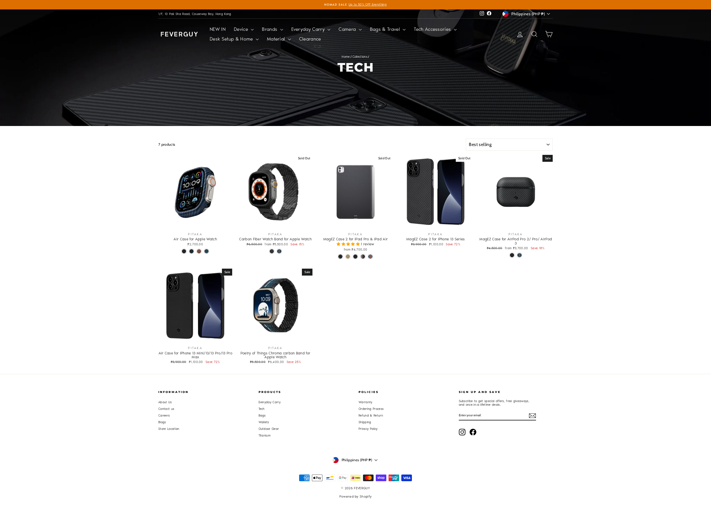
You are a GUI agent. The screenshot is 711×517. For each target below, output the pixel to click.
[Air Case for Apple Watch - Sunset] (199, 251)
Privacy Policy (368, 429)
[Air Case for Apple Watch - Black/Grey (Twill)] (184, 251)
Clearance (310, 39)
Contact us (166, 409)
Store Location (168, 429)
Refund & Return (371, 415)
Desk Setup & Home (232, 39)
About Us (165, 402)
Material (277, 39)
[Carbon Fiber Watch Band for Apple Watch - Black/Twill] (271, 251)
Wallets (264, 422)
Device (241, 29)
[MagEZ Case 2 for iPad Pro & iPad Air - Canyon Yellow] (348, 256)
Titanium (265, 435)
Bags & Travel (386, 29)
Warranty (365, 402)
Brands (270, 29)
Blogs (162, 422)
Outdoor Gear (269, 429)
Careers (164, 415)
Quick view (195, 223)
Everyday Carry (308, 29)
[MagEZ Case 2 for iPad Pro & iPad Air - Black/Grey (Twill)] (355, 256)
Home (346, 57)
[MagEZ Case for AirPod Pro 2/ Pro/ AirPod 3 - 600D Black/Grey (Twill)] (512, 255)
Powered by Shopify (355, 496)
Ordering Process (371, 409)
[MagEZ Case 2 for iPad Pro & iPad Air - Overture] (362, 256)
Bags (262, 415)
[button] (349, 244)
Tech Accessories (433, 29)
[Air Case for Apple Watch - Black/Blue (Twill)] (191, 251)
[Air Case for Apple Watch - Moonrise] (206, 251)
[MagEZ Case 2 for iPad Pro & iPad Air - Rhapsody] (370, 256)
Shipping (365, 422)
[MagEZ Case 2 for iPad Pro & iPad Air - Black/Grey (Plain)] (340, 256)
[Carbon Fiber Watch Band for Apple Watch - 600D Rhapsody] (279, 251)
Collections (360, 57)
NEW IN (218, 29)
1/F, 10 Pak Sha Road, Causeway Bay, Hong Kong (194, 14)
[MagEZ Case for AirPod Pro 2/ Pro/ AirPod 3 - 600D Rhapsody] (519, 255)
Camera (348, 29)
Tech (262, 409)
